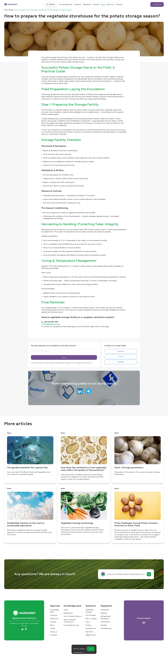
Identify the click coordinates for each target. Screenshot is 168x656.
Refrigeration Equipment (106, 617)
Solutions (77, 4)
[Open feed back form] (149, 574)
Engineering (68, 613)
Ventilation (105, 610)
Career (52, 628)
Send (64, 357)
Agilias (52, 4)
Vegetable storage (90, 611)
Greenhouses (91, 628)
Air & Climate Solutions (73, 616)
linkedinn (121, 362)
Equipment (87, 4)
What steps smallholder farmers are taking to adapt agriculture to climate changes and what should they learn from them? (29, 511)
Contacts (118, 4)
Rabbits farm (91, 635)
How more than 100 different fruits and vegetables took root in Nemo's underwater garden (28, 453)
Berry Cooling (91, 618)
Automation (105, 622)
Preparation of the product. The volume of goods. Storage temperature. (137, 453)
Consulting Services (71, 625)
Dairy (88, 622)
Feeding (104, 625)
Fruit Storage (91, 615)
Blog (103, 4)
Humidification (106, 628)
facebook (120, 351)
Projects (96, 4)
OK (91, 649)
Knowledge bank (54, 611)
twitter (120, 356)
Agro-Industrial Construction (69, 621)
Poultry (88, 625)
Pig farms (89, 632)
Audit (66, 610)
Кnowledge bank (65, 4)
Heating (104, 613)
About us (110, 4)
